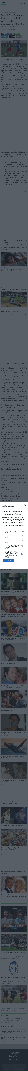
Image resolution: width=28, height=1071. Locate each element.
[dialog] (14, 535)
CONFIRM (8, 560)
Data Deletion (5, 566)
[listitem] (14, 532)
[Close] (25, 505)
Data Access (14, 566)
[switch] (22, 535)
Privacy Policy (22, 566)
